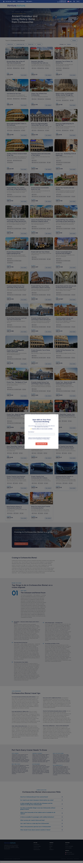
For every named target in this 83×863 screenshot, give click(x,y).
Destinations (8, 1)
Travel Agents (29, 1)
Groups (14, 1)
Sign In (78, 1)
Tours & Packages (20, 1)
